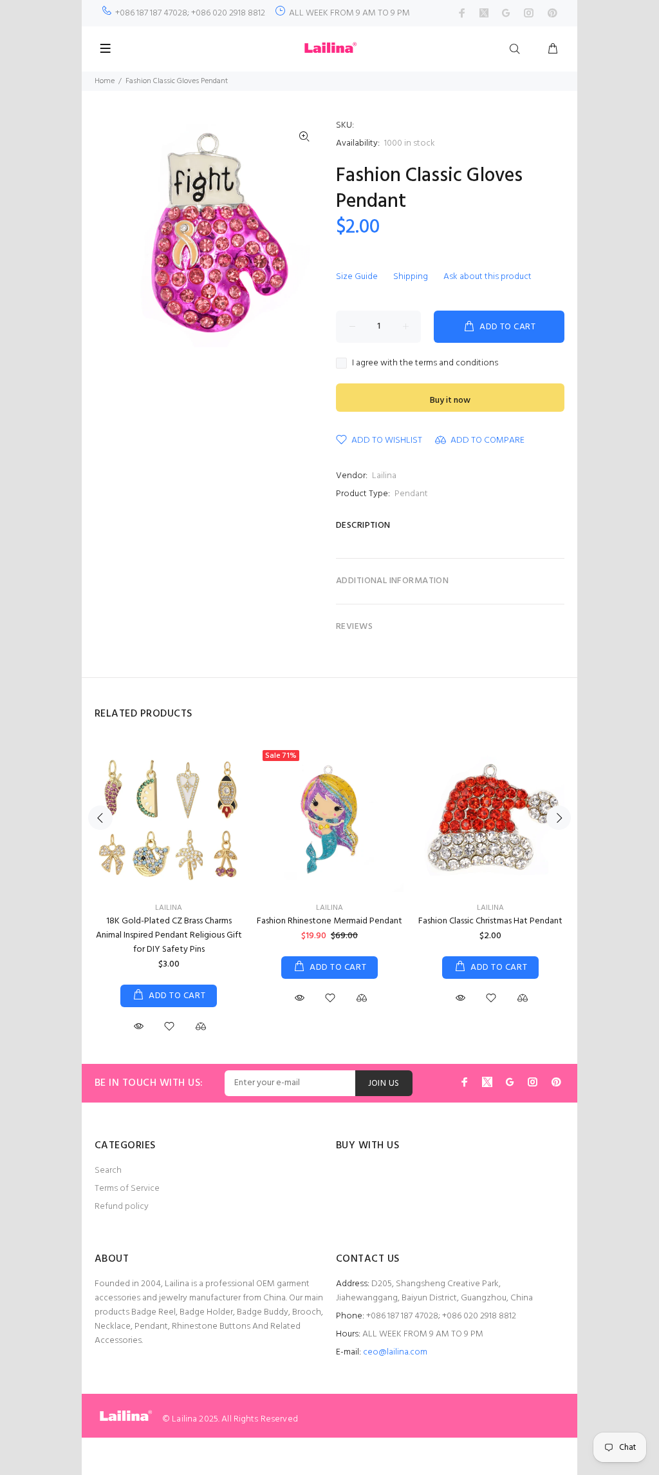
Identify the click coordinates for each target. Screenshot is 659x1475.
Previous (100, 817)
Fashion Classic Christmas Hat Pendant (490, 921)
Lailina (384, 475)
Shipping (410, 276)
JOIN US (384, 1083)
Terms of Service (127, 1188)
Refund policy (122, 1206)
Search (108, 1170)
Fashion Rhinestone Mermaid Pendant (329, 921)
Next (558, 817)
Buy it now (450, 400)
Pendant (411, 494)
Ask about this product (487, 276)
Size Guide (357, 276)
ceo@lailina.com (395, 1352)
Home (105, 81)
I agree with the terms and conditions (425, 363)
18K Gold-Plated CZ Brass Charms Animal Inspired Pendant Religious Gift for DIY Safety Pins (169, 935)
